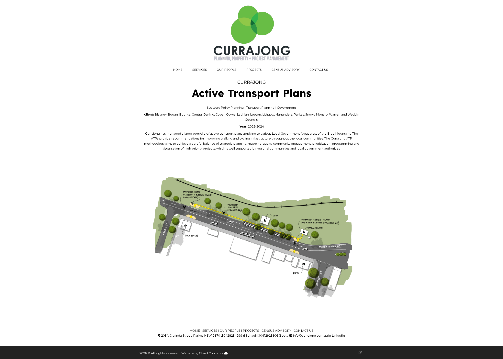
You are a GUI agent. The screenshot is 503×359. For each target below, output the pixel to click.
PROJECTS (251, 330)
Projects (254, 70)
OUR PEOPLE (230, 330)
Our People (227, 70)
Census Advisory (286, 70)
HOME (195, 330)
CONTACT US (303, 330)
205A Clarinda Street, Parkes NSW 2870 (190, 335)
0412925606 (268, 335)
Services (199, 70)
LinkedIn (338, 335)
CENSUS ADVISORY (277, 330)
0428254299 (232, 335)
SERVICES (209, 330)
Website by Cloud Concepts (202, 353)
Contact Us (318, 70)
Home (178, 70)
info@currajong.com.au (310, 335)
